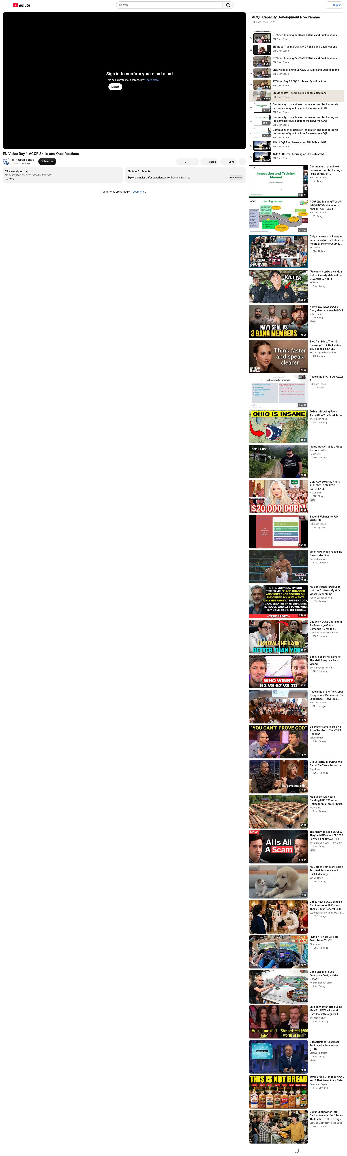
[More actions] (242, 161)
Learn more (152, 79)
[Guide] (6, 5)
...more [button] (10, 178)
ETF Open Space (23, 159)
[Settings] (320, 5)
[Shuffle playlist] (261, 27)
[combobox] (170, 5)
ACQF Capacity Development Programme (286, 17)
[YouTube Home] (21, 5)
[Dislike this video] (194, 161)
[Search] (228, 5)
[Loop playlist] (254, 27)
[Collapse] (339, 19)
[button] (185, 175)
